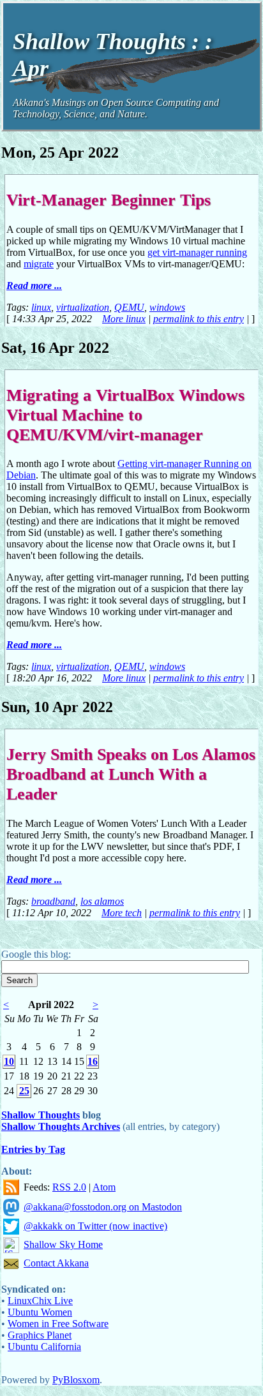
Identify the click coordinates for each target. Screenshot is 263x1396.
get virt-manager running (197, 252)
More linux (124, 318)
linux (41, 307)
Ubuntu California (44, 1346)
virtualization (82, 307)
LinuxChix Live (40, 1300)
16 (92, 1061)
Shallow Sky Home (63, 1244)
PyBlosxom (76, 1379)
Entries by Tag (33, 1149)
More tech (121, 912)
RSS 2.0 (69, 1187)
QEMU (129, 307)
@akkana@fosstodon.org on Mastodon (103, 1206)
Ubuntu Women (40, 1312)
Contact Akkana (56, 1263)
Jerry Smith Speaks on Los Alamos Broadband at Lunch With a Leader (130, 774)
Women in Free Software (58, 1323)
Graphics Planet (39, 1335)
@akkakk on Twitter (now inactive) (95, 1226)
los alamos (102, 901)
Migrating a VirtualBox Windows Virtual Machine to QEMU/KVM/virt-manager (125, 414)
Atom (104, 1187)
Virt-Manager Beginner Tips (108, 199)
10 (9, 1061)
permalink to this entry (198, 318)
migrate (39, 263)
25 (24, 1090)
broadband (53, 901)
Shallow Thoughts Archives (60, 1126)
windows (167, 307)
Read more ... (34, 285)
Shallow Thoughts (40, 1115)
